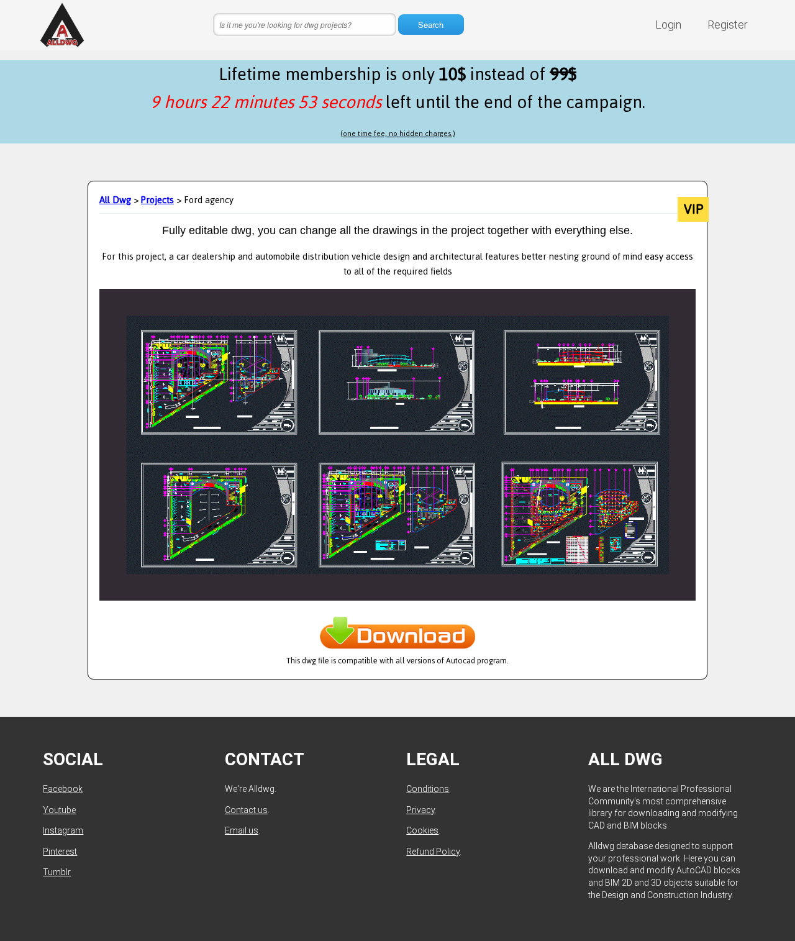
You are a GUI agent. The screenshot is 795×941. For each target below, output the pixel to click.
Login (668, 24)
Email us (241, 830)
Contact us (246, 810)
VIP (693, 209)
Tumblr (57, 872)
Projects (157, 200)
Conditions (427, 789)
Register (727, 24)
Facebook (63, 789)
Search (430, 24)
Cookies (422, 830)
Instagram (63, 830)
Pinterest (60, 852)
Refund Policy (433, 852)
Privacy (420, 810)
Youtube (59, 810)
